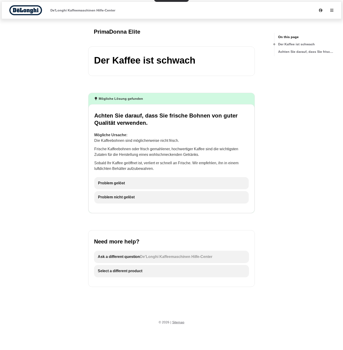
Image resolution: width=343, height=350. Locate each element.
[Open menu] (331, 10)
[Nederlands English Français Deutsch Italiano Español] (320, 10)
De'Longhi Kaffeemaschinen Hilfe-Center (82, 10)
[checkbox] (171, 183)
